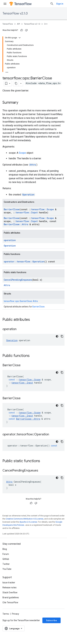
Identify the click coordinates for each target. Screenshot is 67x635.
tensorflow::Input (27, 212)
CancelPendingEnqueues (18, 279)
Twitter (6, 564)
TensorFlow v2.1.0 (15, 13)
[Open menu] (5, 3)
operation (10, 240)
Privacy (15, 614)
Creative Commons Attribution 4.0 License (24, 519)
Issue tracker (8, 582)
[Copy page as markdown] (16, 83)
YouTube (6, 569)
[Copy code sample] (62, 336)
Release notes (9, 587)
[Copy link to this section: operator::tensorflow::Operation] (52, 434)
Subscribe (51, 620)
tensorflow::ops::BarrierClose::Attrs (21, 301)
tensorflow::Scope (42, 209)
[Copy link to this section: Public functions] (33, 356)
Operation (28, 194)
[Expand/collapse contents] (20, 38)
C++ (46, 24)
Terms (5, 614)
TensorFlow (7, 24)
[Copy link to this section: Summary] (21, 103)
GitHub (5, 559)
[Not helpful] (26, 30)
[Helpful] (21, 30)
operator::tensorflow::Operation (24, 261)
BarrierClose (11, 209)
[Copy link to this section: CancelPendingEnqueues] (41, 471)
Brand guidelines (10, 597)
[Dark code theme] (57, 336)
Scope (22, 152)
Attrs (32, 164)
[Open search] (52, 4)
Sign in (59, 3)
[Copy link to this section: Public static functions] (43, 461)
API (18, 24)
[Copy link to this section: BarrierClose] (24, 365)
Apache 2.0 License (28, 522)
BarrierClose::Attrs (16, 224)
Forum (5, 554)
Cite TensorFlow (10, 602)
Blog (4, 549)
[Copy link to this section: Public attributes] (33, 320)
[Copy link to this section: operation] (20, 329)
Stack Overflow (9, 592)
